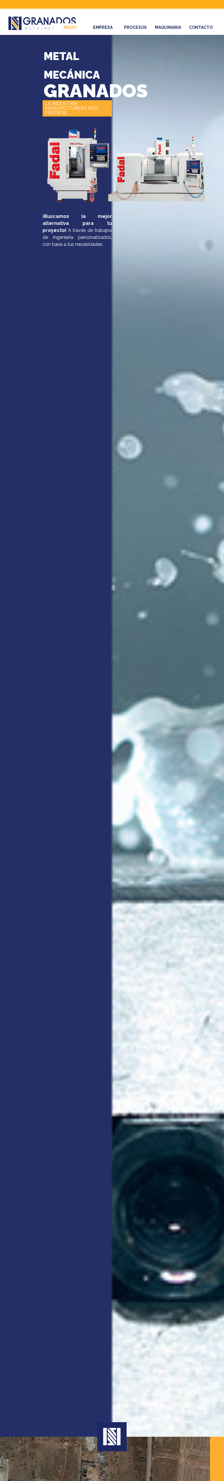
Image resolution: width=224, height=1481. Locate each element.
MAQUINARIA (168, 27)
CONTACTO (201, 27)
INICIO (70, 27)
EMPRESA (103, 27)
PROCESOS (135, 27)
